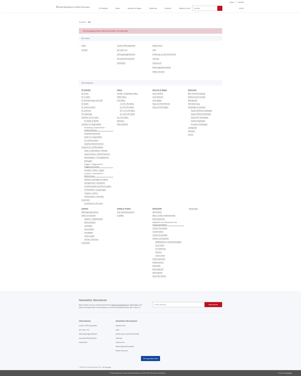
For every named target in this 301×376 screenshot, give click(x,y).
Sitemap (155, 58)
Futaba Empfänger (198, 121)
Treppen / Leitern (91, 193)
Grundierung (160, 249)
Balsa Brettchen (158, 219)
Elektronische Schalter (197, 97)
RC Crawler (85, 97)
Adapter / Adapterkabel (93, 219)
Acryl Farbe (159, 245)
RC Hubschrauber (88, 107)
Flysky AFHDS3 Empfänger (201, 114)
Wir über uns (122, 50)
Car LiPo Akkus (122, 117)
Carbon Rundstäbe (159, 235)
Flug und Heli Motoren (161, 104)
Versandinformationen (126, 58)
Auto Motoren (157, 97)
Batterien (120, 121)
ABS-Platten (157, 212)
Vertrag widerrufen (150, 358)
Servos (190, 134)
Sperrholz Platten (159, 276)
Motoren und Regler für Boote (96, 179)
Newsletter (121, 63)
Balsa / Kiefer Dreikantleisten (163, 215)
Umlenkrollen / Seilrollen (94, 196)
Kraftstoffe (85, 243)
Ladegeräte (192, 127)
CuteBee (120, 215)
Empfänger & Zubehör (197, 107)
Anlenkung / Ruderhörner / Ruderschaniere (95, 128)
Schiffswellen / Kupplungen (95, 190)
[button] (226, 8)
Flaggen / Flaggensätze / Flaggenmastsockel (93, 165)
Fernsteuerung (194, 104)
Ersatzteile (85, 200)
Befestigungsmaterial (89, 212)
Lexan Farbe (160, 255)
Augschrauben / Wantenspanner (97, 154)
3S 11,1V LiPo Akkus (127, 110)
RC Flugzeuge (86, 114)
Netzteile (191, 131)
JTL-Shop (289, 373)
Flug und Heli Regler (160, 107)
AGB (154, 50)
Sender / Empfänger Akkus (127, 93)
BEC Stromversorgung (196, 93)
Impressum (156, 63)
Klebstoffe (156, 266)
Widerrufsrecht (158, 72)
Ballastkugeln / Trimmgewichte (96, 157)
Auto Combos (157, 93)
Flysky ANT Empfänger (199, 117)
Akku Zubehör (122, 124)
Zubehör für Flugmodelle (91, 124)
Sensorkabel (89, 229)
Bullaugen (88, 161)
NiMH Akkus (122, 97)
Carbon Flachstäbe (159, 228)
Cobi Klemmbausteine (125, 212)
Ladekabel (88, 226)
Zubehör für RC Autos (90, 117)
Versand (108, 367)
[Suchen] (219, 8)
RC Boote (85, 104)
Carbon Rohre (157, 231)
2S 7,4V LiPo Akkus (127, 107)
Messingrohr (157, 272)
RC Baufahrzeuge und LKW (92, 100)
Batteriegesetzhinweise (161, 67)
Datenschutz (157, 45)
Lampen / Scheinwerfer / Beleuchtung (94, 174)
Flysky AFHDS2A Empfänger (201, 110)
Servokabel (88, 232)
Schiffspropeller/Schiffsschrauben (97, 186)
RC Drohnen (86, 110)
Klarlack (158, 252)
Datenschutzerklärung (120, 305)
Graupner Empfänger (199, 124)
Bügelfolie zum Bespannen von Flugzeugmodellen (164, 223)
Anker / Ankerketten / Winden (96, 150)
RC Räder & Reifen (91, 121)
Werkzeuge (193, 208)
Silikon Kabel (89, 236)
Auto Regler (157, 100)
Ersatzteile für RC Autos (93, 203)
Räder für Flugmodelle (93, 137)
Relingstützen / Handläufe (94, 183)
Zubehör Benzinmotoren (94, 144)
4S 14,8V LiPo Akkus (127, 114)
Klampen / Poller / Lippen (94, 170)
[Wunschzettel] (231, 8)
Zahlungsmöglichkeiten (126, 54)
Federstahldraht (158, 259)
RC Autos (85, 93)
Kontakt (241, 2)
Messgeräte (192, 100)
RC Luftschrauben (91, 140)
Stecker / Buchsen (91, 239)
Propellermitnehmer (92, 133)
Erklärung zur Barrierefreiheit (164, 54)
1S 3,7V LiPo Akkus (127, 104)
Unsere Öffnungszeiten (126, 45)
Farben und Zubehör (160, 238)
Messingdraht (157, 269)
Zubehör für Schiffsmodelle (92, 147)
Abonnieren (213, 304)
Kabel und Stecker (88, 215)
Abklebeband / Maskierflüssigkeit (168, 242)
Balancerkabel (89, 222)
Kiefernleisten (158, 262)
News (232, 2)
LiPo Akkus (121, 100)
